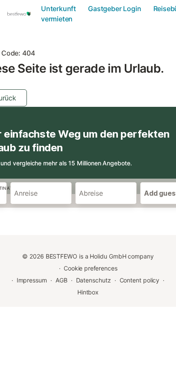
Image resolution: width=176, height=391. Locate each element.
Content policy (140, 280)
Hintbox (88, 292)
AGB (61, 280)
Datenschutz (93, 280)
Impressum (32, 280)
